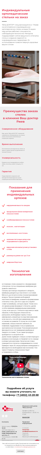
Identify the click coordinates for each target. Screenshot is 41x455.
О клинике (25, 428)
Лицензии (25, 433)
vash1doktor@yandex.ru (8, 430)
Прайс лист (25, 435)
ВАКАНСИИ (26, 417)
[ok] (6, 416)
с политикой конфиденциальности (24, 447)
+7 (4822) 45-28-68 (27, 395)
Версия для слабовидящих (30, 436)
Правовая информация (27, 422)
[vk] (3, 416)
